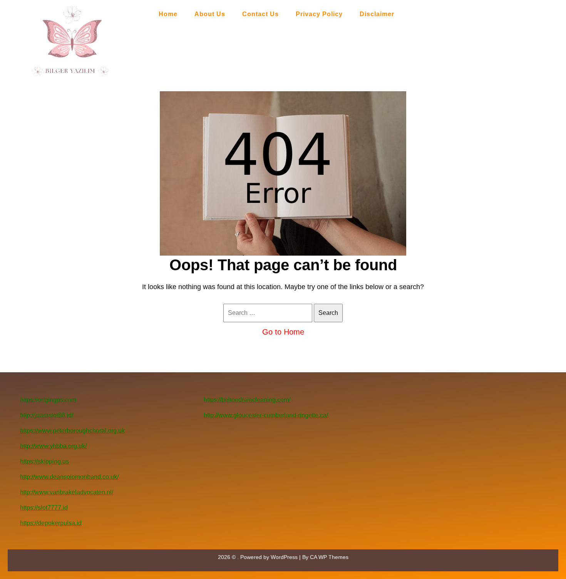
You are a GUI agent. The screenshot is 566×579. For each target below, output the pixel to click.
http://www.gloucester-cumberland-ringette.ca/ (266, 415)
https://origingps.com (48, 400)
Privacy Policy (319, 14)
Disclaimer (377, 14)
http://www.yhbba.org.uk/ (53, 446)
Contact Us (260, 14)
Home (168, 14)
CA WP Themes (329, 557)
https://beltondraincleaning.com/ (247, 400)
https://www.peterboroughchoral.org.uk (72, 430)
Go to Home (283, 332)
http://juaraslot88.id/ (46, 415)
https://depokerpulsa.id (51, 523)
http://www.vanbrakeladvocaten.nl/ (66, 492)
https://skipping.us (44, 461)
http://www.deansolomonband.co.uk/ (69, 477)
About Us (209, 14)
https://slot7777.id (44, 507)
